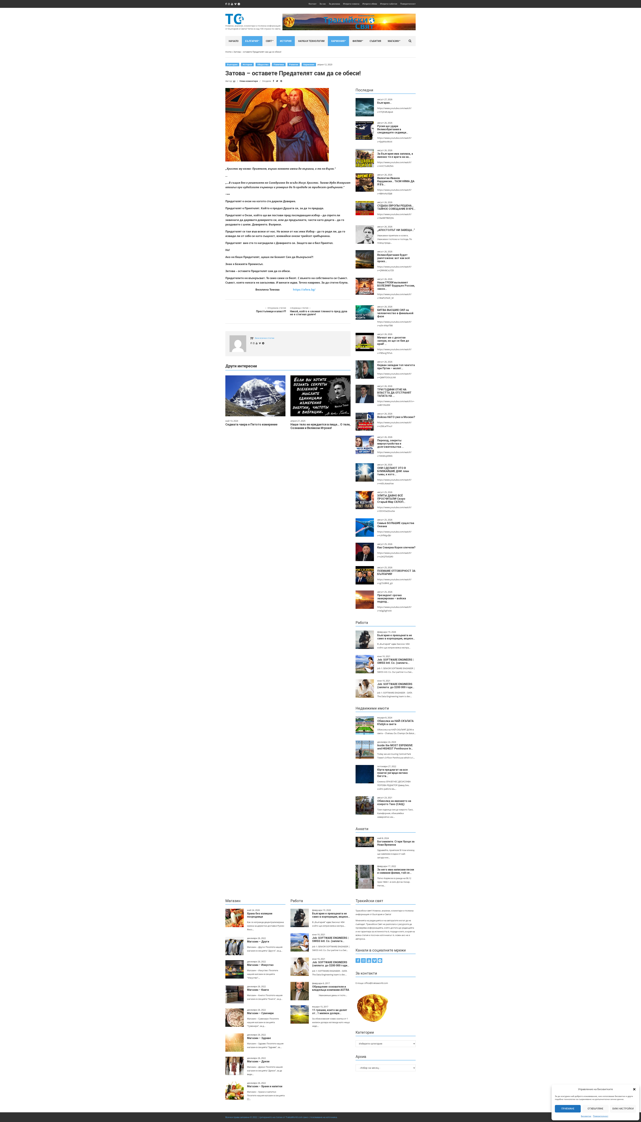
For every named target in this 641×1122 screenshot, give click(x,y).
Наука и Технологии (311, 41)
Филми (357, 41)
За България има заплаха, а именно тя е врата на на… (395, 155)
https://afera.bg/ (304, 289)
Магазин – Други (258, 941)
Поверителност (600, 1116)
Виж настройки (623, 1108)
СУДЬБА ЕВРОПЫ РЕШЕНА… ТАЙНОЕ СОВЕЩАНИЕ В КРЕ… (396, 207)
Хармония (338, 41)
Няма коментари (249, 81)
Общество (262, 64)
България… (384, 102)
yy (234, 81)
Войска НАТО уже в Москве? (396, 417)
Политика (279, 64)
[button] (634, 1089)
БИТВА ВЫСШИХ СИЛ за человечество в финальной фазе (395, 313)
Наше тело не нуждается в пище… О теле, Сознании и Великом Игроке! (320, 426)
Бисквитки (586, 1116)
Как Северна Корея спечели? (396, 547)
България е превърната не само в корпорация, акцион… (396, 637)
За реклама (334, 3)
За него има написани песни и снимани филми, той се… (395, 871)
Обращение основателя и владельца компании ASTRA (330, 988)
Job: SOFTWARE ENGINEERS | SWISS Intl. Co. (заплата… (395, 661)
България (251, 41)
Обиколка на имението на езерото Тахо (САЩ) (394, 802)
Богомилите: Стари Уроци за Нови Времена (395, 843)
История (285, 41)
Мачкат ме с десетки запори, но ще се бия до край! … (393, 341)
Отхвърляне (595, 1108)
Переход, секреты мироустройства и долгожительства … (390, 443)
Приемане (567, 1108)
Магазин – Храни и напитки (264, 1086)
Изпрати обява (369, 3)
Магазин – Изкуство (260, 965)
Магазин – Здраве (259, 1038)
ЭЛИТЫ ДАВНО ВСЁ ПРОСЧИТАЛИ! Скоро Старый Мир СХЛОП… (391, 498)
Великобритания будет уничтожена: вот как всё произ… (393, 258)
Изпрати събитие (388, 3)
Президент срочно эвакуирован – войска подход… (391, 598)
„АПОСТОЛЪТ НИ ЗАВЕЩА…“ (396, 230)
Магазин (393, 41)
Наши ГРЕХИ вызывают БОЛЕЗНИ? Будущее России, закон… (396, 285)
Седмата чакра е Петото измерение (251, 424)
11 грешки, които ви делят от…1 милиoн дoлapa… (329, 1011)
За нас (322, 3)
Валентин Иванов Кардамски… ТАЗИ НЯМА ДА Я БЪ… (395, 181)
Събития (375, 41)
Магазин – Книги (258, 989)
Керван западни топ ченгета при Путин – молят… (396, 367)
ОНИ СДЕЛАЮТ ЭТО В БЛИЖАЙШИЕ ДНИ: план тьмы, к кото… (393, 471)
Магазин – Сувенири (260, 1013)
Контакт (312, 3)
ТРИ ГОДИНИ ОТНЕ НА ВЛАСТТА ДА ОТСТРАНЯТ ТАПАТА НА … (394, 392)
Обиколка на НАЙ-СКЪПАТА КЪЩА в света (395, 722)
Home (228, 51)
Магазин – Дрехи (258, 1061)
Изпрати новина (351, 3)
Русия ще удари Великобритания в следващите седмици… (392, 129)
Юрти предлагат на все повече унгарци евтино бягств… (392, 773)
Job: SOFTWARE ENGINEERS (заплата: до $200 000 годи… (395, 685)
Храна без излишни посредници (259, 915)
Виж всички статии (264, 338)
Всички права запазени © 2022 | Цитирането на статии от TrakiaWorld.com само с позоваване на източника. (281, 1117)
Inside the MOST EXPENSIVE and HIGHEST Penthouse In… (395, 747)
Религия (293, 64)
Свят (269, 41)
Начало (234, 41)
